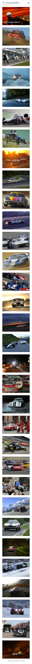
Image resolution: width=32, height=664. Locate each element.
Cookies (23, 661)
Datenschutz (17, 661)
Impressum (10, 661)
